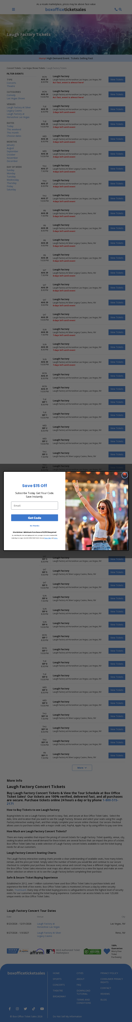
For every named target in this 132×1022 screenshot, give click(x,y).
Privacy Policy (47, 538)
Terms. (56, 538)
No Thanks (34, 526)
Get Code (34, 517)
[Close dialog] (125, 475)
